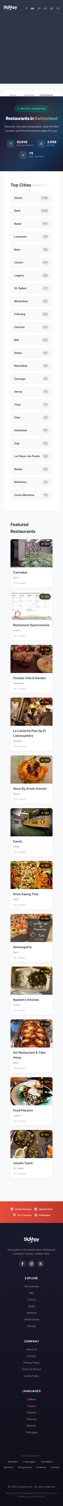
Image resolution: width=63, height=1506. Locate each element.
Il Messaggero (29, 1461)
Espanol (31, 1412)
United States (31, 1319)
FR (45, 8)
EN (32, 8)
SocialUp (55, 1467)
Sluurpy (31, 1325)
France (32, 1299)
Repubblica (13, 1461)
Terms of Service (31, 1369)
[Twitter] (40, 1263)
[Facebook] (22, 1263)
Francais (31, 1419)
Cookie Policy (31, 1375)
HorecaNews (46, 1461)
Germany (31, 1312)
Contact (31, 1355)
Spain (31, 1306)
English (31, 1405)
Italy (31, 1292)
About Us (31, 1349)
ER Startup (41, 1467)
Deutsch (31, 1425)
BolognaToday (24, 1467)
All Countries (31, 1286)
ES (39, 8)
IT (26, 8)
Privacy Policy (31, 1362)
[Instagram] (31, 1263)
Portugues (31, 1432)
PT (58, 8)
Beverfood (8, 1467)
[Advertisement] (31, 48)
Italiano (31, 1399)
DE (51, 8)
